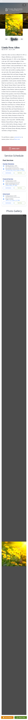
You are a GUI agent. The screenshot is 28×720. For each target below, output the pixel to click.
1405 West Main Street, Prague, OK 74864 (15, 170)
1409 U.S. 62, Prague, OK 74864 (13, 200)
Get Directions (8, 172)
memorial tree (18, 137)
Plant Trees (20, 172)
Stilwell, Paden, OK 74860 (11, 185)
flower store (17, 139)
